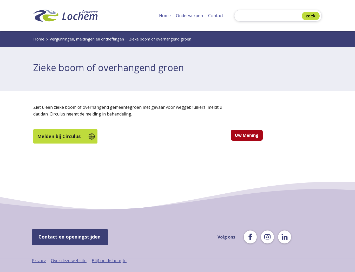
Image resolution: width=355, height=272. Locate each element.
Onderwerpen (189, 15)
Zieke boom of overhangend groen (160, 39)
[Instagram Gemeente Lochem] (267, 236)
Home (165, 15)
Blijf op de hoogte (109, 260)
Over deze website (69, 260)
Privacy (39, 260)
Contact (215, 15)
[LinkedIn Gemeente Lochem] (284, 236)
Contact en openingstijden (69, 237)
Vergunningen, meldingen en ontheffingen (87, 39)
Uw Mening (247, 135)
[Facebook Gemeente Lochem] (250, 236)
